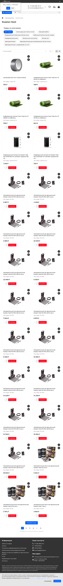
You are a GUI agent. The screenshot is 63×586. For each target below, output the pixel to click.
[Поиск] (59, 12)
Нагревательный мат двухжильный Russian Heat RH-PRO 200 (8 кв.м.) (44, 428)
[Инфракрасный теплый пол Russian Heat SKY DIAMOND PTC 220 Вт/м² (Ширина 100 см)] (16, 142)
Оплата (4, 546)
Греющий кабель (44, 31)
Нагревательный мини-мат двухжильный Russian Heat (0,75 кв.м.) (16, 505)
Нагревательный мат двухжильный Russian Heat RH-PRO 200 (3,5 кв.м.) (14, 350)
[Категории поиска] (15, 12)
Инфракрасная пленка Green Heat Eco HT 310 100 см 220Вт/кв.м (46, 117)
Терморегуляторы (10, 41)
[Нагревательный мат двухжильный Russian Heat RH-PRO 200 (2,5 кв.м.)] (16, 298)
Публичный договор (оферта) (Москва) (13, 550)
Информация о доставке (9, 558)
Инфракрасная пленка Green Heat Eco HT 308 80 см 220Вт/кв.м (16, 117)
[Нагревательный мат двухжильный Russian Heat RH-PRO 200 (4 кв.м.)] (47, 337)
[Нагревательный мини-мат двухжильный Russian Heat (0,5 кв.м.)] (47, 453)
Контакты (5, 560)
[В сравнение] (28, 59)
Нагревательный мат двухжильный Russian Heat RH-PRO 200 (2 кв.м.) (44, 273)
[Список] (59, 51)
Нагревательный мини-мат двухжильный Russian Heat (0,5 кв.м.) (46, 466)
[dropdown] (3, 1)
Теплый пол (45, 38)
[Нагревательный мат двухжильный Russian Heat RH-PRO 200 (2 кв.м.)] (47, 260)
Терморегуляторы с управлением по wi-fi (17, 44)
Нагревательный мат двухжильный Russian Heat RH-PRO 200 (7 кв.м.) (14, 428)
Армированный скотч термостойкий (14, 77)
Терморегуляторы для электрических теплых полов (35, 41)
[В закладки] (28, 56)
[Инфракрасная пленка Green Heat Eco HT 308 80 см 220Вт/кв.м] (16, 103)
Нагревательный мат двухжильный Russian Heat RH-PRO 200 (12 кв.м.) (14, 273)
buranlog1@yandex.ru (37, 8)
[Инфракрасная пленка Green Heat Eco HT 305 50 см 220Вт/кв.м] (47, 65)
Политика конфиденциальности (39, 578)
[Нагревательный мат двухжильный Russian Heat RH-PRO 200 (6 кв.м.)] (47, 376)
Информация (7, 540)
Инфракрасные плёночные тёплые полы (17, 35)
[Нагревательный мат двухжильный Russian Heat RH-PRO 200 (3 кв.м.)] (47, 298)
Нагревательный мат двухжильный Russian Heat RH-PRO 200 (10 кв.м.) (44, 234)
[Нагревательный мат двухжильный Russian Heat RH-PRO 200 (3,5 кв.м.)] (16, 337)
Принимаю (57, 581)
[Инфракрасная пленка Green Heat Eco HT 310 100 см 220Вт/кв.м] (47, 103)
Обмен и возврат (7, 543)
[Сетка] (56, 51)
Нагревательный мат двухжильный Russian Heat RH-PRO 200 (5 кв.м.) (14, 389)
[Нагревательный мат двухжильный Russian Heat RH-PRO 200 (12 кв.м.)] (16, 260)
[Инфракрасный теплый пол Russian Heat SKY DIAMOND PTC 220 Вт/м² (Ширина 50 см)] (47, 142)
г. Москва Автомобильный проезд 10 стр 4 (46, 556)
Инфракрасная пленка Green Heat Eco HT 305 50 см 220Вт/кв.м (46, 78)
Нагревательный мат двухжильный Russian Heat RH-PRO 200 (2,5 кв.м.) (14, 312)
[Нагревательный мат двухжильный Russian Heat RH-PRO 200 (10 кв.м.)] (47, 221)
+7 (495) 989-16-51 (35, 6)
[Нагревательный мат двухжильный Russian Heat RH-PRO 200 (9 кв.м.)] (16, 453)
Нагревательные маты (11, 38)
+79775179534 (38, 546)
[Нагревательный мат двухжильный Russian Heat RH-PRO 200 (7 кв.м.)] (16, 414)
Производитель (9, 18)
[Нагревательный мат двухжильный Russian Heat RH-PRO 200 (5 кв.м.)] (16, 376)
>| (40, 528)
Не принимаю (47, 581)
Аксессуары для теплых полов (25, 31)
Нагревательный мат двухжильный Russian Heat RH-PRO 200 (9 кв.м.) (14, 466)
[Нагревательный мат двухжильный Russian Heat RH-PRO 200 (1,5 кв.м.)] (16, 221)
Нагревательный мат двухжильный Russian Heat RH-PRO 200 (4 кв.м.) (44, 350)
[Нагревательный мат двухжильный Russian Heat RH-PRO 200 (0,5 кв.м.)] (16, 182)
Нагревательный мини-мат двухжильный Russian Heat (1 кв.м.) (46, 505)
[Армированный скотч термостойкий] (16, 65)
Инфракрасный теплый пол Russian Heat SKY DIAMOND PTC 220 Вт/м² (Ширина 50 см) (46, 156)
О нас (3, 556)
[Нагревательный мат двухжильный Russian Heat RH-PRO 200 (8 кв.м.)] (47, 414)
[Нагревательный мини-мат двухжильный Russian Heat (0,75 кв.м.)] (16, 492)
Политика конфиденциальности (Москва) (14, 548)
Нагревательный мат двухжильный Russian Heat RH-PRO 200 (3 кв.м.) (44, 312)
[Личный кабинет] (60, 1)
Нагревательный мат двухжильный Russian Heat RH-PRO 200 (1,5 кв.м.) (14, 234)
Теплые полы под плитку (30, 38)
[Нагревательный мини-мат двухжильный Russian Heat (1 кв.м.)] (47, 492)
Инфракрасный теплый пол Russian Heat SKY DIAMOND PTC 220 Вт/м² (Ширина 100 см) (15, 156)
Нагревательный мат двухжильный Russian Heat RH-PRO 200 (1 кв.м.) (44, 196)
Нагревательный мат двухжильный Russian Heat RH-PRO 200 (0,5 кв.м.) (14, 196)
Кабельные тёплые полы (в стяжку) (43, 35)
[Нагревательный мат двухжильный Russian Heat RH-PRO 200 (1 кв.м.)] (47, 182)
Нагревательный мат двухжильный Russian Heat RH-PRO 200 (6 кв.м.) (44, 389)
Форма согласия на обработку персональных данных (15, 553)
